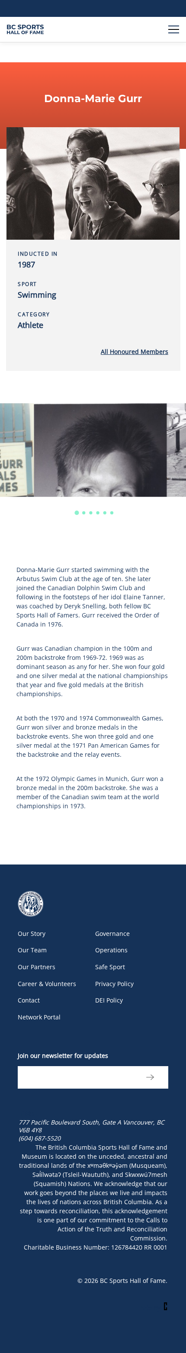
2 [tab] (84, 513)
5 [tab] (105, 513)
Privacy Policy (114, 984)
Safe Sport (110, 967)
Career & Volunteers (47, 984)
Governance (112, 933)
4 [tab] (98, 513)
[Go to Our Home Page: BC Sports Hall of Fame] (25, 29)
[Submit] (149, 1077)
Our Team (32, 950)
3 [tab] (91, 513)
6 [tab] (112, 513)
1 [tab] (77, 513)
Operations (111, 950)
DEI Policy (109, 1000)
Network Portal (39, 1017)
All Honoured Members (134, 351)
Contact (29, 1000)
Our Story (31, 933)
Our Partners (36, 967)
